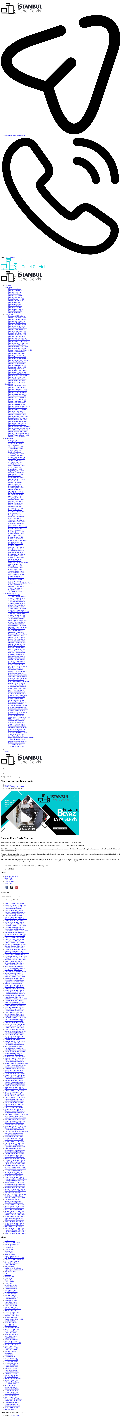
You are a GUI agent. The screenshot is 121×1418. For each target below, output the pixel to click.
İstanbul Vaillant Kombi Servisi (17, 431)
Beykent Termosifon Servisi (16, 639)
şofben (7, 1273)
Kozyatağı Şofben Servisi (16, 552)
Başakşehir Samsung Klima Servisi (15, 968)
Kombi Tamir (9, 1353)
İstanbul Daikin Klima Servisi (17, 338)
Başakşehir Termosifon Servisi (17, 632)
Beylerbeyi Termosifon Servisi (17, 642)
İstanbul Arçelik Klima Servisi (17, 323)
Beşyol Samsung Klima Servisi (14, 1048)
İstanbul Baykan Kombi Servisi (17, 392)
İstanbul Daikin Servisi (15, 297)
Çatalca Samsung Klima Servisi (14, 1078)
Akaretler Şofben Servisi (15, 448)
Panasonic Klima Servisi (12, 1329)
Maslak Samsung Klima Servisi (14, 1145)
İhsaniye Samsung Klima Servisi (14, 1136)
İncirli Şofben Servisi (14, 518)
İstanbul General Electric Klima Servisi (20, 350)
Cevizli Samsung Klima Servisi (14, 1072)
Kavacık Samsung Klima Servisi (14, 963)
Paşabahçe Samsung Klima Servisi (15, 1162)
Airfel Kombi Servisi (11, 1358)
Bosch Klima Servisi (11, 1302)
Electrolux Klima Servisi (12, 1312)
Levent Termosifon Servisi (16, 714)
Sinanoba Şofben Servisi (15, 443)
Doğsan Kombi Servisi (11, 1380)
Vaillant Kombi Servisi (11, 1404)
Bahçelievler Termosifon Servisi (17, 620)
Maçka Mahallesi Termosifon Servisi (19, 717)
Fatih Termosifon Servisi (15, 668)
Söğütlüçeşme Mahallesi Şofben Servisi (20, 583)
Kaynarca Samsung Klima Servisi (15, 1167)
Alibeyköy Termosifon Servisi (17, 608)
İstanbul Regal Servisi (14, 307)
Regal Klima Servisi (11, 1332)
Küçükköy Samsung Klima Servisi (15, 1150)
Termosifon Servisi (10, 593)
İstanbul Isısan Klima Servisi (16, 352)
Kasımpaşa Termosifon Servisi (17, 702)
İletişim (7, 751)
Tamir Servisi (8, 1251)
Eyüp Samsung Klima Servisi (13, 1106)
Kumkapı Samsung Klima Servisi (14, 1124)
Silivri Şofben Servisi (14, 581)
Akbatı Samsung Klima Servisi (14, 1000)
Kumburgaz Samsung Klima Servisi (15, 949)
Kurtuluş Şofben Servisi (15, 537)
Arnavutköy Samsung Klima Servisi (15, 934)
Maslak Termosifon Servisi (16, 720)
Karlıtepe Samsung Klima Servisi (14, 1153)
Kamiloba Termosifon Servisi (17, 693)
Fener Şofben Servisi (14, 515)
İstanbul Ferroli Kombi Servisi (17, 413)
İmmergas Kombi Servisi (12, 1389)
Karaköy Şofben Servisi (15, 544)
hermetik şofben (9, 1276)
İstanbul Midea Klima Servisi (17, 357)
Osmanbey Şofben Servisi (16, 571)
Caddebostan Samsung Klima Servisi (16, 999)
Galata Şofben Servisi (14, 525)
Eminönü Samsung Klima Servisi (14, 1022)
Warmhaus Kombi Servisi (12, 1407)
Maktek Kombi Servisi (11, 1392)
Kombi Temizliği (10, 1356)
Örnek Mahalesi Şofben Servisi (17, 540)
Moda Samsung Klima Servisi (13, 1148)
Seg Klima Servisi (10, 1338)
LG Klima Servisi (10, 1324)
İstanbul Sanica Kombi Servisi (17, 423)
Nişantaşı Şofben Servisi (15, 567)
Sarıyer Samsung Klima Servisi (14, 1172)
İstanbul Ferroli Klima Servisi (17, 345)
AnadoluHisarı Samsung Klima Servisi (16, 931)
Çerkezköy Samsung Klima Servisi (15, 912)
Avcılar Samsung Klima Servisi (14, 951)
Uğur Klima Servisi (10, 1346)
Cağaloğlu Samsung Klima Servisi (15, 1005)
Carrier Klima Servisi (11, 1304)
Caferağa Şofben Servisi (15, 491)
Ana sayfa (8, 785)
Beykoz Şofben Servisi (15, 486)
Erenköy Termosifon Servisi (16, 659)
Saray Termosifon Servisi (15, 703)
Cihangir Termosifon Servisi (16, 649)
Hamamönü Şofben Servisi (16, 511)
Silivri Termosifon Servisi (16, 736)
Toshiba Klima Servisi (11, 1344)
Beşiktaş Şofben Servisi (15, 482)
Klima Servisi (9, 314)
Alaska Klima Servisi (11, 1288)
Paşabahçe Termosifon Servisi (17, 729)
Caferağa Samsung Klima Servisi (14, 1002)
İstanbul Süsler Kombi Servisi (17, 425)
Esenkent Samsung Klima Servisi (14, 1033)
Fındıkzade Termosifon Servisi (17, 678)
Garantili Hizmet (9, 1266)
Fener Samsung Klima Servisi (13, 1046)
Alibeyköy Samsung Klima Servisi (15, 924)
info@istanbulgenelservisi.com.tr (15, 135)
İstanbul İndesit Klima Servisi (17, 353)
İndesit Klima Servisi (11, 1322)
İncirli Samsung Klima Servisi (13, 1053)
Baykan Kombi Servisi (11, 1365)
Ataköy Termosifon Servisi (16, 618)
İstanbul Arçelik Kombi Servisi (17, 389)
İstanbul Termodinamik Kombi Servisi (19, 426)
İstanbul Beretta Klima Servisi (17, 331)
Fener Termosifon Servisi (15, 669)
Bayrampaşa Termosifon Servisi (17, 634)
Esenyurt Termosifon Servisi (16, 663)
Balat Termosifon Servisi (15, 630)
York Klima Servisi (10, 1351)
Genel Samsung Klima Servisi (13, 1218)
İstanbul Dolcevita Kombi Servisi (18, 409)
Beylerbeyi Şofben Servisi (16, 488)
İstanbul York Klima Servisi (16, 382)
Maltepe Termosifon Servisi (16, 719)
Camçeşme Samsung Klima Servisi (15, 1068)
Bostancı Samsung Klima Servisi (14, 995)
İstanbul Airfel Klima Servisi (16, 316)
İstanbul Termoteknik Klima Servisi (18, 374)
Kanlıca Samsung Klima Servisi (14, 1101)
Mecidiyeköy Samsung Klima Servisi (16, 956)
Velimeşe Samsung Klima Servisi (14, 987)
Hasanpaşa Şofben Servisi (16, 533)
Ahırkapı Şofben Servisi (15, 447)
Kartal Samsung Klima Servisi (14, 1107)
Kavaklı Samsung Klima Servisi (14, 942)
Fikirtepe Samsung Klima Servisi (14, 1112)
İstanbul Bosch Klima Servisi (17, 333)
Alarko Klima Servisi (11, 1287)
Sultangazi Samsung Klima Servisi (15, 1186)
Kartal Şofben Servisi (14, 545)
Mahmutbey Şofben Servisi (16, 522)
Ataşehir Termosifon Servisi (16, 622)
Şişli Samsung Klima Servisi (13, 1192)
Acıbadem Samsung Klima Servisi (15, 907)
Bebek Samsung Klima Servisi (14, 975)
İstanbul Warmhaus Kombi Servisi (18, 435)
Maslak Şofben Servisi (15, 566)
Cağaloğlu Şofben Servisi (16, 493)
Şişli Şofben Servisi (14, 590)
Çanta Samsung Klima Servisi (13, 908)
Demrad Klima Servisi (11, 1310)
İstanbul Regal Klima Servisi (16, 363)
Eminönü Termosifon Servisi (16, 656)
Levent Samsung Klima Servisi (14, 1135)
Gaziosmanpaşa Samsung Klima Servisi (16, 1063)
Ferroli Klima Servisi (11, 1314)
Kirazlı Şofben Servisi (14, 561)
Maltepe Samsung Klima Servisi (14, 1141)
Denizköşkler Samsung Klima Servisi (16, 919)
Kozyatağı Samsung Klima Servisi (15, 1121)
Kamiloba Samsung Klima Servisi (15, 1097)
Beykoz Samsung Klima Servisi (14, 985)
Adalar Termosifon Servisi (16, 600)
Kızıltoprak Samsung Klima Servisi (15, 1118)
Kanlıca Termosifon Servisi (16, 697)
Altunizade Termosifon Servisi (17, 610)
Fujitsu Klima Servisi (11, 1317)
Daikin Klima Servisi (11, 1307)
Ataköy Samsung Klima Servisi (14, 941)
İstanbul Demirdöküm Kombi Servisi (19, 406)
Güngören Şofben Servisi (15, 530)
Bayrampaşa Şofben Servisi (16, 479)
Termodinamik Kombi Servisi (13, 1399)
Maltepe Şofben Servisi (15, 564)
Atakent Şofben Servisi (15, 462)
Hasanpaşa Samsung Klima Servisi (15, 1084)
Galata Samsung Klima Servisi (14, 1060)
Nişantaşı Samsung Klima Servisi (14, 1152)
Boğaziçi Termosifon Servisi (16, 629)
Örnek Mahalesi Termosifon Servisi (18, 695)
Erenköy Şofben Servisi (15, 505)
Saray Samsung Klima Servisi (13, 970)
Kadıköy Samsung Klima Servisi (14, 1094)
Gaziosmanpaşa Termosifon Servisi (18, 681)
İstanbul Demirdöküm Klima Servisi (19, 340)
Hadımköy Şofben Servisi (16, 532)
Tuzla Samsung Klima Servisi (13, 983)
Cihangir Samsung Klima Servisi (14, 1009)
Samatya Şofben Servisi (15, 576)
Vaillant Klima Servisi (11, 1348)
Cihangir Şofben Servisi (15, 494)
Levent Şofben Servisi (15, 559)
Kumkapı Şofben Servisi (15, 556)
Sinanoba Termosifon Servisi (17, 598)
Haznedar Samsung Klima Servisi (15, 936)
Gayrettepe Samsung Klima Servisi (15, 1119)
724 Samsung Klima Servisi (13, 1201)
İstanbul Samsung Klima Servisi (17, 365)
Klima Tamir (8, 878)
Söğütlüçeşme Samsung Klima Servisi (16, 1179)
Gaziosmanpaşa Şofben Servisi (17, 527)
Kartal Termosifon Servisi (16, 700)
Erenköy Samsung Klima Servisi (14, 1029)
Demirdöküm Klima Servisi (13, 1309)
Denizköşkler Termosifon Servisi (18, 709)
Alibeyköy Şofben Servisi (16, 454)
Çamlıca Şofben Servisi (15, 496)
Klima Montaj (9, 883)
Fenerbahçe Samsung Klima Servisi (15, 1050)
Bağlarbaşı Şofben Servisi (16, 471)
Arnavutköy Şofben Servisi (16, 459)
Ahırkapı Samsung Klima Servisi (14, 914)
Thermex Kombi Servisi (12, 1402)
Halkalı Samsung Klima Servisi (14, 1133)
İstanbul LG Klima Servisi (16, 355)
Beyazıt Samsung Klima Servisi (14, 1055)
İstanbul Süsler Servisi (15, 311)
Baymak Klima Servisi (11, 1297)
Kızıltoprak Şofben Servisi (16, 550)
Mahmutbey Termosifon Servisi (17, 676)
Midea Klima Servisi (11, 1326)
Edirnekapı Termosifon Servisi (17, 654)
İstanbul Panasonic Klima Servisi (18, 360)
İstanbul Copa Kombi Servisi (17, 401)
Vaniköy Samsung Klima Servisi (14, 1223)
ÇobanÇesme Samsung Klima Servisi (16, 1089)
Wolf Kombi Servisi (10, 1409)
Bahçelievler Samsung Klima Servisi (15, 944)
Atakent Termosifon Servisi (16, 617)
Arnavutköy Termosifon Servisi (17, 613)
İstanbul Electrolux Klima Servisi (18, 343)
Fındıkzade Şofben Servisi (16, 523)
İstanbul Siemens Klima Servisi (17, 370)
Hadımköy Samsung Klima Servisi (15, 1077)
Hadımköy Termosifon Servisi (17, 686)
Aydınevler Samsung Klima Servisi (15, 1031)
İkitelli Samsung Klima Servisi (14, 1140)
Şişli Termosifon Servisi (15, 744)
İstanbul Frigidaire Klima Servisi (18, 346)
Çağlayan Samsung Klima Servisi (15, 1075)
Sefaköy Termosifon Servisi (16, 664)
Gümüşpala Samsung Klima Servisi (15, 925)
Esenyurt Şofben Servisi (15, 508)
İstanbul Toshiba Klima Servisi (17, 375)
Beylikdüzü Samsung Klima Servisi (15, 1058)
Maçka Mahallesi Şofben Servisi (18, 562)
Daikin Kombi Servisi (11, 1375)
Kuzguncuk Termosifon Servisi (17, 712)
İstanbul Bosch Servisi (15, 295)
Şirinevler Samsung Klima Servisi (15, 976)
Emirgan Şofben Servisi (15, 503)
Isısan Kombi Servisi (11, 1387)
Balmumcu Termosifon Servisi (17, 741)
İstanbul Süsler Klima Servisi (17, 372)
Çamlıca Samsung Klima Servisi (14, 1012)
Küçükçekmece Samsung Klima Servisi (16, 1131)
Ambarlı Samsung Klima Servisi (14, 1014)
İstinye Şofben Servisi (14, 535)
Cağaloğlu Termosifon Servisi (17, 647)
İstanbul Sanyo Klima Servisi (17, 367)
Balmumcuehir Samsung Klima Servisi (16, 1114)
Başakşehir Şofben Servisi (16, 477)
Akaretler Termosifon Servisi (17, 603)
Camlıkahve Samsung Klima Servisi (15, 905)
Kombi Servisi (9, 384)
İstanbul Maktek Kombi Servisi (17, 420)
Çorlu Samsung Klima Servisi (13, 915)
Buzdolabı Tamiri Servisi (12, 1256)
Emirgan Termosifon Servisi (16, 658)
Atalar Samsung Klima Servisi (14, 1021)
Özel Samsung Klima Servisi (13, 1226)
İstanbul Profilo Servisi (15, 306)
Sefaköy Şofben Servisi (15, 510)
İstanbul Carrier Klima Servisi (17, 335)
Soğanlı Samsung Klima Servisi (14, 973)
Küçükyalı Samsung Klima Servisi (15, 1184)
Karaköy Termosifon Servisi (16, 698)
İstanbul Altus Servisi (14, 289)
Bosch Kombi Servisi (11, 1370)
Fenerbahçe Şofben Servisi (16, 516)
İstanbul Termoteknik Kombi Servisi (19, 428)
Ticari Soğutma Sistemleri (12, 1263)
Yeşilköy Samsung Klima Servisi (14, 1228)
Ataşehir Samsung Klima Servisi (14, 948)
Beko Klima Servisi (10, 1298)
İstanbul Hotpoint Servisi (15, 301)
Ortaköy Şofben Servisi (15, 569)
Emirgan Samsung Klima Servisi (14, 1026)
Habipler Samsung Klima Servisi (14, 932)
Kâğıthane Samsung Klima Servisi (15, 1146)
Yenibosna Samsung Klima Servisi (15, 993)
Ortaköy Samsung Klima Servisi (14, 1155)
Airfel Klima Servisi (11, 1285)
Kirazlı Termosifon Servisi (16, 715)
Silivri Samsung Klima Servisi (13, 1175)
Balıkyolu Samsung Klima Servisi (15, 1041)
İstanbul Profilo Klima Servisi (17, 362)
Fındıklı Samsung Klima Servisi (14, 1109)
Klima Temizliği (9, 881)
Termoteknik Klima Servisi (13, 1343)
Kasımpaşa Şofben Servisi (16, 547)
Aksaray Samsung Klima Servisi (14, 920)
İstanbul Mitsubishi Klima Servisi (18, 358)
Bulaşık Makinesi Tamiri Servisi (14, 1258)
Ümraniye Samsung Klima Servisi (15, 1214)
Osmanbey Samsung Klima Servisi (15, 1158)
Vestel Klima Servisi (11, 1349)
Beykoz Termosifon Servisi (16, 641)
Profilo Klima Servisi (11, 1331)
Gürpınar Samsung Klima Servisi (14, 929)
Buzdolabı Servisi (10, 1241)
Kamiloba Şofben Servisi (15, 539)
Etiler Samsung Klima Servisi (13, 1039)
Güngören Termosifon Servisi (17, 685)
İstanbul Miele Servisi (14, 304)
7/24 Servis (8, 1246)
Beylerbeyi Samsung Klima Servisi (15, 988)
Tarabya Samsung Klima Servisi (14, 1204)
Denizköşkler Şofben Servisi (16, 554)
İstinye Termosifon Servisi (16, 690)
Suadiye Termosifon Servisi (16, 739)
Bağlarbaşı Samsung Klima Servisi (15, 954)
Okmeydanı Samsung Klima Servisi (15, 959)
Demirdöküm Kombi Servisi (13, 1378)
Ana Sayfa (8, 285)
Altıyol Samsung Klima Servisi (14, 1010)
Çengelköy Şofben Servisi (16, 498)
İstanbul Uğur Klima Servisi (16, 377)
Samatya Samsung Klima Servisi (14, 1165)
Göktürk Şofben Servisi (15, 588)
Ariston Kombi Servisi (11, 1363)
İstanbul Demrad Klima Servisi (17, 341)
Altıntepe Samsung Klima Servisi (14, 1007)
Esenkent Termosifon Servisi (16, 661)
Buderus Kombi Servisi (12, 1372)
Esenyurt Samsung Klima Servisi (14, 1036)
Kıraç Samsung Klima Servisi (13, 1170)
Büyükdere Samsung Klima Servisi (15, 1065)
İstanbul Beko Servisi (14, 294)
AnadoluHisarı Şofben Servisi (17, 457)
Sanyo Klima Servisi (11, 1336)
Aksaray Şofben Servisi (15, 450)
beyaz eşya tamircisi (10, 1271)
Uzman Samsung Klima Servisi (14, 1203)
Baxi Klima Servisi (10, 1295)
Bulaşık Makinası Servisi (12, 1244)
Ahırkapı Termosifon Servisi (16, 601)
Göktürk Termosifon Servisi (16, 743)
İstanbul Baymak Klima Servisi (17, 328)
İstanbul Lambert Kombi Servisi (17, 418)
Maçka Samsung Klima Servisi (14, 1138)
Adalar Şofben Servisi (14, 445)
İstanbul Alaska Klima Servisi (17, 319)
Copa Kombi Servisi (11, 1373)
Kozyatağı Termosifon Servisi (17, 707)
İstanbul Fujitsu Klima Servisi (17, 348)
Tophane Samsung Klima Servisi (14, 1211)
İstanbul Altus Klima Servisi (16, 321)
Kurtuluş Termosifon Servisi (16, 692)
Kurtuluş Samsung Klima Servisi (14, 1180)
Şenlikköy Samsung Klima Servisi (15, 1189)
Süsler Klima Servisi (11, 1341)
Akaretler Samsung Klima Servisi (14, 917)
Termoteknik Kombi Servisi (13, 1400)
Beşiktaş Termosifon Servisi (16, 637)
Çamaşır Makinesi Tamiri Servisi (14, 1259)
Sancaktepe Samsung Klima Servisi (15, 1169)
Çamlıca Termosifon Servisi (16, 651)
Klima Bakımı (9, 1253)
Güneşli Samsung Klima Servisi (14, 1070)
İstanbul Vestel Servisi (14, 312)
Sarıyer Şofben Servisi (15, 579)
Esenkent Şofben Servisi (15, 506)
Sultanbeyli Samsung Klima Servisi (15, 1194)
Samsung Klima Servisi (12, 876)
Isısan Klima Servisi (10, 1321)
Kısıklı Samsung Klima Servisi (14, 1174)
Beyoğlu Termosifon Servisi (16, 644)
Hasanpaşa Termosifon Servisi (17, 688)
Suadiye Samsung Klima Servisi (14, 1182)
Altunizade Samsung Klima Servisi (15, 927)
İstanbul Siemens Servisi (15, 309)
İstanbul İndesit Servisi (15, 302)
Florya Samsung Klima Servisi (14, 1116)
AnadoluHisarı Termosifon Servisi (18, 612)
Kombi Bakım (9, 1355)
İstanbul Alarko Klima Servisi (17, 318)
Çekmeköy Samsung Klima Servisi (15, 1082)
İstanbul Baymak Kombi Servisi (17, 394)
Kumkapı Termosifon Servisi (17, 710)
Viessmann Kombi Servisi (12, 1406)
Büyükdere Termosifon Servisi (17, 727)
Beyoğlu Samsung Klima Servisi (14, 992)
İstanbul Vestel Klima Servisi (17, 380)
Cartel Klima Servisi (11, 1305)
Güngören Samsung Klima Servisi (15, 1073)
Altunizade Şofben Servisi (16, 455)
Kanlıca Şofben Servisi (15, 542)
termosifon (8, 1275)
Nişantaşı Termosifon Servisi (16, 722)
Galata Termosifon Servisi (16, 680)
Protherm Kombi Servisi (12, 1394)
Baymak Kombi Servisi (12, 1366)
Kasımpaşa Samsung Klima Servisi (15, 1111)
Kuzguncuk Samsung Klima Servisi (15, 1128)
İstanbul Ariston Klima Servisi (17, 324)
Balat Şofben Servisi (14, 476)
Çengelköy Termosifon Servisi (17, 652)
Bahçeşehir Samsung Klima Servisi (15, 958)
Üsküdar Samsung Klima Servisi (14, 1220)
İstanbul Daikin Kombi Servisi (17, 403)
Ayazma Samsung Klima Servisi (14, 1027)
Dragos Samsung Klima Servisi (14, 1092)
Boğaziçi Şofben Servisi (15, 474)
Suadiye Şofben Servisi (15, 584)
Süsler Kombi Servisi (11, 1397)
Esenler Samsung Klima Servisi (14, 1102)
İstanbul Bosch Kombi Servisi (17, 397)
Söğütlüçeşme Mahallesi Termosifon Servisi (21, 737)
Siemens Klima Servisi (11, 1339)
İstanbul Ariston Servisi (15, 292)
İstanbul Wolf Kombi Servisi (16, 437)
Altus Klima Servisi (10, 1290)
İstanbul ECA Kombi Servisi (16, 411)
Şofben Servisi (9, 438)
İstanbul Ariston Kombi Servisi (17, 391)
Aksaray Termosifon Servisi (16, 605)
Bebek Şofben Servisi (14, 481)
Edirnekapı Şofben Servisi (16, 499)
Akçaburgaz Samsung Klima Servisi (15, 1004)
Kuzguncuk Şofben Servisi (16, 557)
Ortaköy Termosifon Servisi (16, 724)
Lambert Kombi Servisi (12, 1390)
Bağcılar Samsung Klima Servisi (14, 1034)
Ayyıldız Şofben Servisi (15, 460)
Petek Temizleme (10, 1254)
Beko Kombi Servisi (11, 1368)
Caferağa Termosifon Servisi (16, 646)
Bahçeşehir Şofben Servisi (16, 472)
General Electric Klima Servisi (14, 1319)
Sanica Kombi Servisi (11, 1395)
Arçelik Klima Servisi (11, 1292)
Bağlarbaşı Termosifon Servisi (17, 625)
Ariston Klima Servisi (11, 1293)
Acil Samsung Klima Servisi (13, 1199)
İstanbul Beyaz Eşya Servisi (13, 1268)
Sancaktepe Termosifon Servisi (17, 732)
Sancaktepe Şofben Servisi (16, 578)
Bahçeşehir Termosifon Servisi (17, 627)
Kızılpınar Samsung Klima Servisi (15, 946)
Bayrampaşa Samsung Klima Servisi (15, 971)
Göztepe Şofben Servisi (15, 528)
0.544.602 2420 (11, 257)
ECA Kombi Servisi (11, 1383)
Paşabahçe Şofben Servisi (16, 574)
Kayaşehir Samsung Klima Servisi (15, 1160)
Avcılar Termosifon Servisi (16, 624)
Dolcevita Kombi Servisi (12, 1382)
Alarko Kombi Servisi (11, 1360)
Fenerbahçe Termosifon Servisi (17, 671)
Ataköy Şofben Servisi (15, 464)
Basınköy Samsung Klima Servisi (15, 1024)
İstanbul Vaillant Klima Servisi (17, 379)
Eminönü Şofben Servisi (15, 501)
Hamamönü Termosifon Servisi (17, 666)
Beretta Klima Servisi (11, 1300)
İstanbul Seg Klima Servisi (16, 369)
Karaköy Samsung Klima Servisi (14, 1104)
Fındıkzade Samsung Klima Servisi (15, 1056)
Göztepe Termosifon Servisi (16, 683)
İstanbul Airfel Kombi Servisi (17, 386)
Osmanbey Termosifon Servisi (17, 726)
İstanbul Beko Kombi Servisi (17, 396)
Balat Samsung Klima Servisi (13, 965)
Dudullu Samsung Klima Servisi (14, 1095)
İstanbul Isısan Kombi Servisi (17, 414)
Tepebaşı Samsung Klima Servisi (14, 1208)
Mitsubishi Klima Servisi (12, 1327)
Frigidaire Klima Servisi (12, 1315)
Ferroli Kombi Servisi (11, 1385)
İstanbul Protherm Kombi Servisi (18, 421)
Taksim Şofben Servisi (15, 591)
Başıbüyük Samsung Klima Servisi (15, 1051)
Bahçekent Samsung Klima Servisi (15, 1038)
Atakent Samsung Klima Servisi (14, 937)
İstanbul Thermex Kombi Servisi (18, 430)
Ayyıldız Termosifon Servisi (16, 615)
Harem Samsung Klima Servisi (14, 1080)
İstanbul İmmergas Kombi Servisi (18, 416)
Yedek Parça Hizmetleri (12, 1261)
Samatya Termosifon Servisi (16, 731)
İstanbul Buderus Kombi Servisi (17, 399)
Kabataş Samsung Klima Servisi (14, 1090)
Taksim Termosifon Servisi (16, 746)
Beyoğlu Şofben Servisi (15, 489)
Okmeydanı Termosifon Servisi (17, 675)
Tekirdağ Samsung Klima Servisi (14, 980)
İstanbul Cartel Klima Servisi (17, 336)
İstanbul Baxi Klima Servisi (16, 326)
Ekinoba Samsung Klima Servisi (14, 1099)
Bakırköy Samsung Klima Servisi (14, 961)
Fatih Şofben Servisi (14, 513)
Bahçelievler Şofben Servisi (16, 465)
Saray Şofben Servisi (14, 549)
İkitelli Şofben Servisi (14, 452)
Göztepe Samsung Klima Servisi (14, 1067)
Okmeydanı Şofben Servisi (16, 520)
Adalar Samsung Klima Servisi (14, 910)
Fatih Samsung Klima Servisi (13, 1043)
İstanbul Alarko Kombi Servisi (17, 387)
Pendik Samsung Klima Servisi (14, 966)
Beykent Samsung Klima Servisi (14, 982)
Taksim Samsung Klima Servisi (14, 1196)
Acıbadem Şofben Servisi (16, 442)
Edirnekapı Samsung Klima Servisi (15, 1019)
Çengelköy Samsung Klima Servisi (15, 1016)
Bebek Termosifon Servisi (16, 635)
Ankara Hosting (14, 1415)
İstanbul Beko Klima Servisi (16, 329)
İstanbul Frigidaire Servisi (16, 299)
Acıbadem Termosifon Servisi (17, 596)
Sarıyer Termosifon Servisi (16, 734)
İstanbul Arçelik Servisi (15, 290)
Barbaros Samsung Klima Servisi (14, 1044)
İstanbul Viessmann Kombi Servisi (18, 433)
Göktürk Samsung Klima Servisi (14, 922)
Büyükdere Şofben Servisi (16, 573)
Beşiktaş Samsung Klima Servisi (14, 978)
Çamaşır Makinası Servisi (12, 1242)
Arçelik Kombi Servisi (11, 1361)
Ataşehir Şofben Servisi (15, 467)
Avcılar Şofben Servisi (15, 469)
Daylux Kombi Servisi (11, 1377)
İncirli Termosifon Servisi (15, 673)
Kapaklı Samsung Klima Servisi (14, 939)
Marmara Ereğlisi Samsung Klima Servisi (17, 953)
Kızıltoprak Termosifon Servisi (17, 705)
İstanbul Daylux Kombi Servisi (17, 404)
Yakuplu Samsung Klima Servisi (14, 990)
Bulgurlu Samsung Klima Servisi (14, 1061)
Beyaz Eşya (8, 287)
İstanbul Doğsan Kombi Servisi (17, 408)
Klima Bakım (9, 880)
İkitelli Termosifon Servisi (16, 607)
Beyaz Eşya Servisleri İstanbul (14, 1270)
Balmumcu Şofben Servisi (16, 586)
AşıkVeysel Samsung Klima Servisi (15, 1017)
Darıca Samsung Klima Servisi (14, 997)
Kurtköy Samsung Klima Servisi (14, 1177)
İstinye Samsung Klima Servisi (14, 1087)
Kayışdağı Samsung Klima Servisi (15, 1163)
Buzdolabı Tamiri (10, 1264)
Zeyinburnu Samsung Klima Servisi (15, 1230)
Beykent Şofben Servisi (15, 484)
